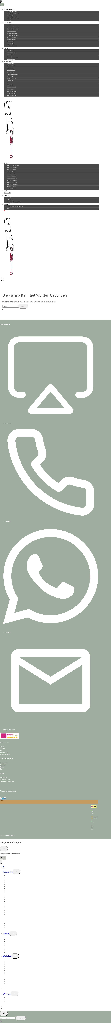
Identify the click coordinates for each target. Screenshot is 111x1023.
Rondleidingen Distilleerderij (13, 13)
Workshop (7, 956)
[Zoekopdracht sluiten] (4, 1013)
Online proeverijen (11, 93)
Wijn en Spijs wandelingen (12, 56)
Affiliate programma (5, 754)
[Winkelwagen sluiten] (4, 848)
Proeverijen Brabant (11, 171)
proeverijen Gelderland (12, 184)
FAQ (8, 208)
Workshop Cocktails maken (13, 29)
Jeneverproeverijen (11, 78)
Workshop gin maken (11, 31)
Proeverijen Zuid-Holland (12, 167)
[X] (3, 798)
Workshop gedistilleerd (12, 33)
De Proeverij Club (5, 779)
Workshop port (10, 41)
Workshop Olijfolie (11, 43)
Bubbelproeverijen (11, 70)
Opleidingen (8, 986)
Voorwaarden (4, 763)
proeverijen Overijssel (12, 182)
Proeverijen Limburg (11, 186)
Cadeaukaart (10, 199)
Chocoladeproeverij (11, 87)
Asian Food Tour (10, 50)
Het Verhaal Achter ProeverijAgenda (15, 206)
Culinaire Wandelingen (12, 52)
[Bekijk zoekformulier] (1, 1)
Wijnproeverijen (10, 63)
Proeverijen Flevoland (12, 180)
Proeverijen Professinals (7, 781)
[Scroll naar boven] (1, 857)
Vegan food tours (11, 54)
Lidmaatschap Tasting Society (13, 201)
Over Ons (2, 748)
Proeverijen (8, 872)
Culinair (6, 934)
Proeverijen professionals (13, 95)
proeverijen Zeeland (11, 188)
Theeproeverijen (10, 89)
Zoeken (21, 1018)
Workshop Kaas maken (12, 45)
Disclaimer (3, 765)
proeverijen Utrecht (11, 169)
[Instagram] (5, 798)
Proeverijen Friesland (11, 176)
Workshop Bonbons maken (13, 26)
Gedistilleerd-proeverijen (12, 74)
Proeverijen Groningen (12, 178)
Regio (5, 930)
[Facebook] (1, 798)
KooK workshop (10, 24)
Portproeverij (10, 80)
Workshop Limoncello (12, 39)
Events (6, 191)
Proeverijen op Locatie (12, 91)
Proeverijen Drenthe (11, 173)
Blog (1, 750)
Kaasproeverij (10, 82)
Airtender (9, 197)
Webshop (7, 994)
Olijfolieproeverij (10, 67)
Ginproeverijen (10, 76)
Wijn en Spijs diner (11, 59)
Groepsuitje (7, 193)
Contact (2, 746)
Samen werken (4, 752)
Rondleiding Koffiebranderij (13, 18)
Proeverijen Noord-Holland (13, 165)
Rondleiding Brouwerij (12, 11)
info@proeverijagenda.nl (9, 729)
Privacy (2, 767)
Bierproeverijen (10, 72)
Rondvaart (9, 20)
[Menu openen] (2, 279)
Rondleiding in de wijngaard (13, 15)
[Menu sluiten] (1, 862)
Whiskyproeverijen (11, 65)
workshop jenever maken (12, 35)
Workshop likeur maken (12, 37)
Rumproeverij (10, 84)
